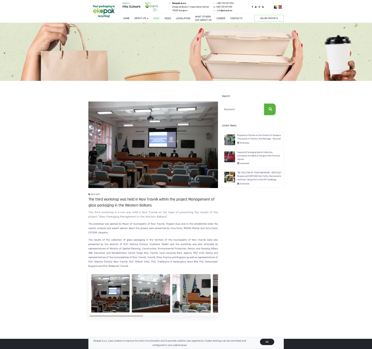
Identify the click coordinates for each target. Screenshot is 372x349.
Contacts (236, 18)
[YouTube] (255, 7)
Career (221, 18)
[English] (280, 7)
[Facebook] (252, 7)
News (156, 18)
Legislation (183, 18)
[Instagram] (259, 7)
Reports (269, 18)
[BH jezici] (275, 7)
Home (126, 18)
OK (267, 341)
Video (167, 18)
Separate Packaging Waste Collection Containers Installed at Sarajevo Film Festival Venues (258, 156)
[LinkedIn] (262, 7)
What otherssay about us (203, 18)
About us (140, 18)
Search (270, 109)
